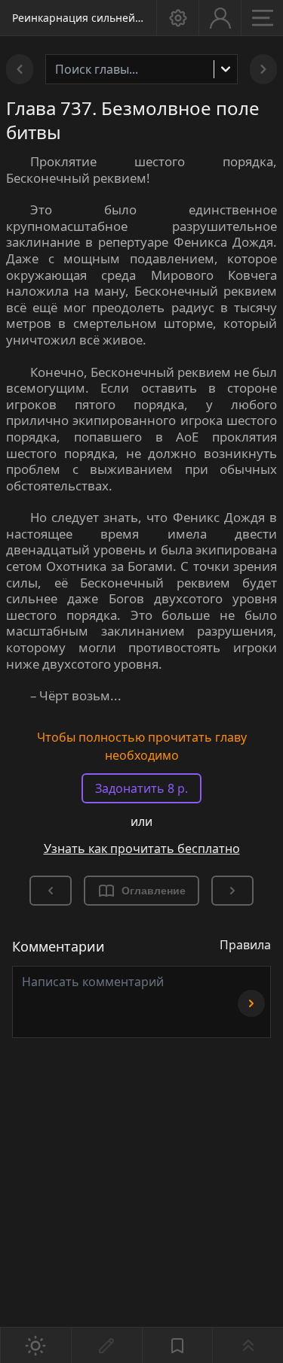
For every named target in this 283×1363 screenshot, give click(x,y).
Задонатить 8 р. (141, 788)
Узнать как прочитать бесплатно (142, 848)
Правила (245, 944)
